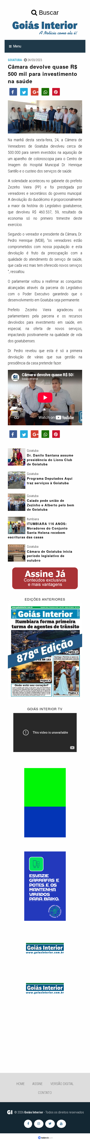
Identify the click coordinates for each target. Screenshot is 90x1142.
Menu (17, 46)
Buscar (48, 12)
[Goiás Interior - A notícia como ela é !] (45, 27)
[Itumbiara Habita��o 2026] (45, 802)
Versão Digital (62, 1084)
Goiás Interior (33, 1112)
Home (20, 1084)
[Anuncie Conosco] (45, 948)
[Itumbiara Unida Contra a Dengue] (45, 886)
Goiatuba (15, 60)
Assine (37, 1084)
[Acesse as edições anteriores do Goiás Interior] (45, 651)
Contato (45, 1093)
